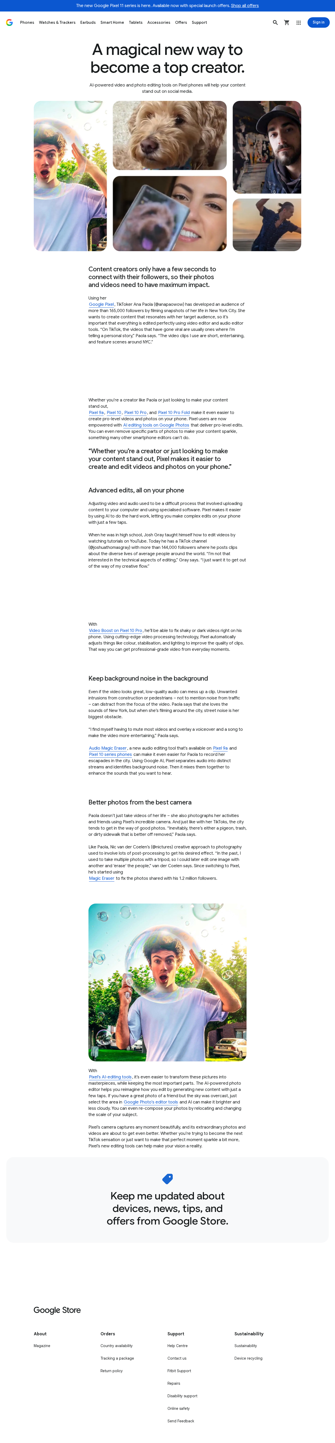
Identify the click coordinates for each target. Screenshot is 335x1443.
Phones (27, 22)
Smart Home (112, 22)
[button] (275, 22)
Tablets (136, 22)
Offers (181, 22)
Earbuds (88, 22)
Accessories (158, 22)
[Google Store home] (9, 22)
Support (199, 22)
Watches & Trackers (57, 22)
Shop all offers (245, 5)
